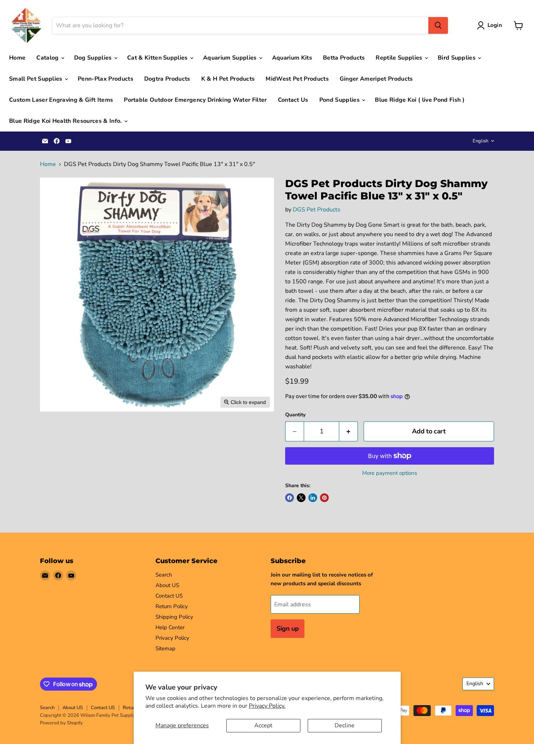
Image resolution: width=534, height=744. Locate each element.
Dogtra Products (167, 79)
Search (163, 574)
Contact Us (293, 100)
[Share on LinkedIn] (312, 497)
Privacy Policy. (267, 706)
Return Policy (171, 606)
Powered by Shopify (61, 723)
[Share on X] (301, 497)
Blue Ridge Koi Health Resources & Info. (66, 121)
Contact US (169, 595)
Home (17, 58)
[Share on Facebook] (289, 497)
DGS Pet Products (316, 210)
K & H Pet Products (228, 79)
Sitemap (165, 648)
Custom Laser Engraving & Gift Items (61, 100)
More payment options (389, 473)
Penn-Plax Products (105, 79)
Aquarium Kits (292, 58)
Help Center (170, 627)
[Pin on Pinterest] (324, 497)
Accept (263, 725)
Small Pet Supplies (36, 79)
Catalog (48, 58)
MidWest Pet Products (297, 79)
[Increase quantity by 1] (348, 431)
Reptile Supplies (400, 58)
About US (167, 585)
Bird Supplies (457, 58)
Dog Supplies (93, 58)
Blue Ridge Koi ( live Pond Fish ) (420, 100)
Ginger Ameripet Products (376, 79)
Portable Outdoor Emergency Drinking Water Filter (195, 100)
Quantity (295, 415)
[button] (491, 25)
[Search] (438, 25)
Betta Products (344, 58)
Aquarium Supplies (230, 58)
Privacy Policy (172, 638)
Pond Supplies (340, 100)
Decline (345, 725)
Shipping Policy (174, 616)
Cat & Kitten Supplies (158, 58)
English (480, 141)
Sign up (287, 628)
